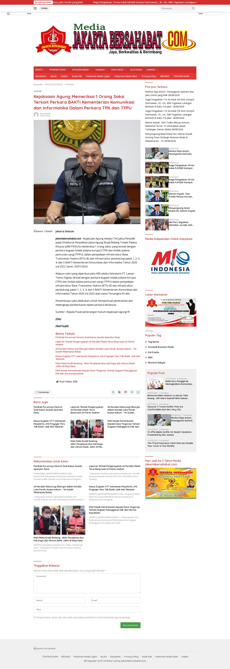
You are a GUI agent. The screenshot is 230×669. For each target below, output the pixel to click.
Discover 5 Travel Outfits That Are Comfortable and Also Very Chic (165, 408)
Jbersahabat (45, 113)
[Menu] (36, 8)
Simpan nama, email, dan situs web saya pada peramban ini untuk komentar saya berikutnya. (83, 617)
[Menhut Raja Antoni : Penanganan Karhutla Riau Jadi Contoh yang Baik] (157, 153)
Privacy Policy (149, 76)
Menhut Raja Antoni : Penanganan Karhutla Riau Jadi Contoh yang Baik (180, 152)
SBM (150, 357)
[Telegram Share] (132, 392)
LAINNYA (150, 69)
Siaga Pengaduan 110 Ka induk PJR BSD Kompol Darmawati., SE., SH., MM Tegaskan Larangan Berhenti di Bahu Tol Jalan (126, 2)
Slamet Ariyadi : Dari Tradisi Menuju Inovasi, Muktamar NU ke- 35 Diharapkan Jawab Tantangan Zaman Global (167, 126)
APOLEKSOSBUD (80, 69)
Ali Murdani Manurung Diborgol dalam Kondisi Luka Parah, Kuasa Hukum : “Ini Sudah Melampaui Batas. (96, 350)
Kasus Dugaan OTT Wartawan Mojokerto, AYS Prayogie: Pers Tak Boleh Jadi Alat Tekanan (98, 357)
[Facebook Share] (113, 392)
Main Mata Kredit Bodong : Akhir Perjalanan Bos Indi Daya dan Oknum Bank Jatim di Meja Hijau (95, 365)
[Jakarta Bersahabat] (115, 38)
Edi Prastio (153, 352)
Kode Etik (77, 76)
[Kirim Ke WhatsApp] (138, 392)
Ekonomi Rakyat (156, 362)
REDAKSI (164, 76)
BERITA (39, 69)
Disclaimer (41, 76)
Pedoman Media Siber (126, 76)
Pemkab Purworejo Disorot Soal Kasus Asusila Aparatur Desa (88, 337)
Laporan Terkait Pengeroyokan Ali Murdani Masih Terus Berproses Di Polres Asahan (95, 343)
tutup (29, 13)
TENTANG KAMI (181, 76)
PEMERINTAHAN (57, 69)
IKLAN (54, 76)
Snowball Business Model (161, 347)
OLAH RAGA (136, 69)
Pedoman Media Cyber (98, 76)
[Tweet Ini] (119, 392)
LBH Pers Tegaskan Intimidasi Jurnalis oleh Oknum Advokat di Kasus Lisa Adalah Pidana (182, 223)
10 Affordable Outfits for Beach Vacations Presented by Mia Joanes (170, 433)
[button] (193, 8)
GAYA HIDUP (117, 69)
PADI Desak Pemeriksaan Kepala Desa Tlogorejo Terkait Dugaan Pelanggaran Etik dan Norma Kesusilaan (96, 372)
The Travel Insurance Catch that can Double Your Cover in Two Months (170, 444)
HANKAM (100, 69)
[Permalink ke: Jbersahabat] (36, 114)
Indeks (44, 8)
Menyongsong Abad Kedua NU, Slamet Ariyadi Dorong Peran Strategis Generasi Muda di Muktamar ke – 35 (168, 137)
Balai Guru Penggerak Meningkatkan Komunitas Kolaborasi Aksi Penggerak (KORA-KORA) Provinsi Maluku (180, 382)
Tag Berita (153, 341)
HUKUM (37, 91)
